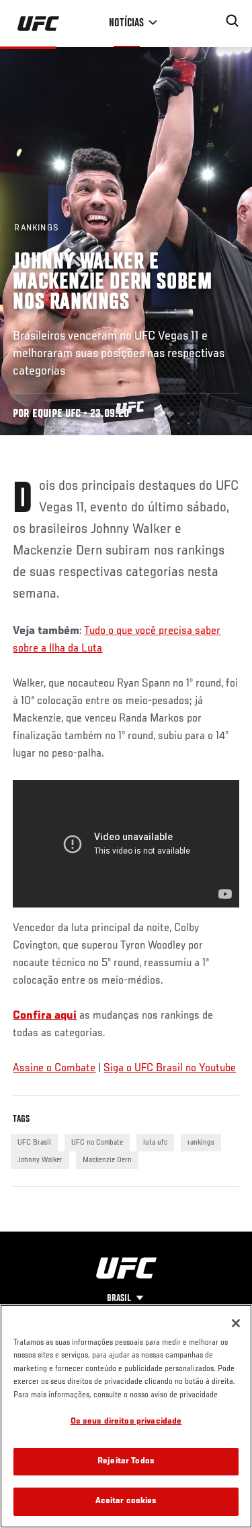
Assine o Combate (54, 1068)
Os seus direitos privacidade (126, 1422)
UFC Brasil (34, 1143)
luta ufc (155, 1143)
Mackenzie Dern (107, 1160)
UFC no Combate (97, 1143)
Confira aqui (45, 1016)
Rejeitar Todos (126, 1461)
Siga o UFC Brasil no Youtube (169, 1068)
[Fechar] (236, 1323)
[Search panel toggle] (232, 21)
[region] (126, 1416)
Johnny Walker (39, 1160)
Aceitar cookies (126, 1501)
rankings (200, 1143)
